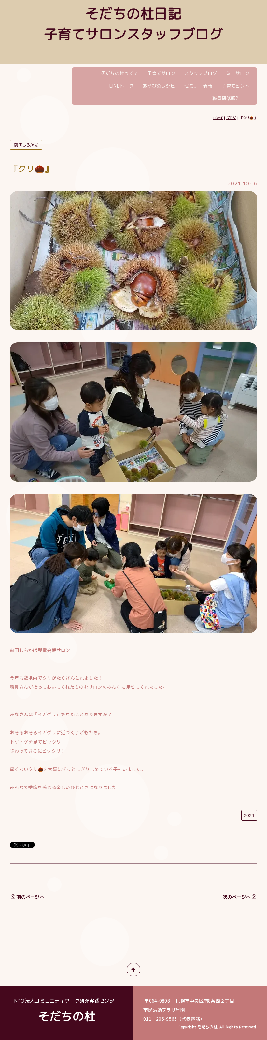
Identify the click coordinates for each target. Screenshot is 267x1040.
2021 (249, 815)
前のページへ (30, 897)
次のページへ (237, 897)
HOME (218, 117)
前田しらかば (26, 145)
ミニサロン (237, 73)
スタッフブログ (200, 73)
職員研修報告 (226, 98)
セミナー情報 (198, 86)
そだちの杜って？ (119, 73)
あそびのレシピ (159, 86)
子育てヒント (235, 86)
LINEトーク (121, 86)
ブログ (231, 117)
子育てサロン (161, 73)
